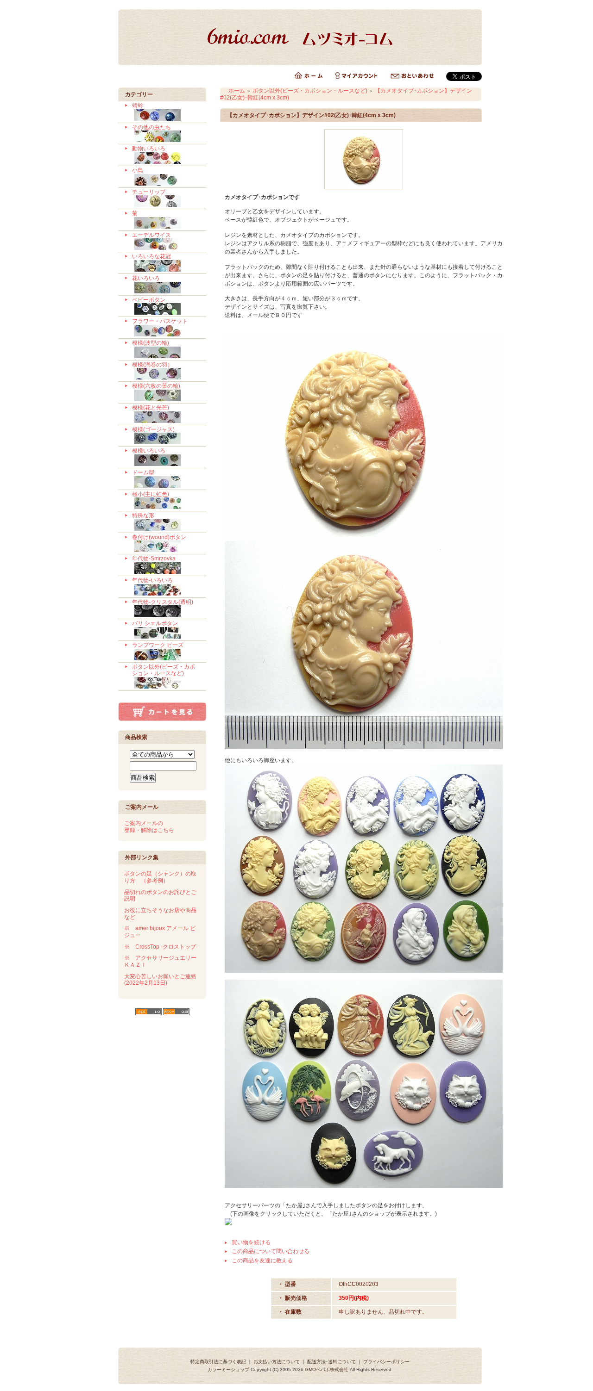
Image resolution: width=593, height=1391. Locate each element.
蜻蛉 (137, 105)
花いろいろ (146, 278)
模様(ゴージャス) (153, 429)
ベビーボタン (148, 300)
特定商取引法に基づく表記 (218, 1361)
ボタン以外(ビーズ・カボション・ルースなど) (163, 670)
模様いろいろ (148, 450)
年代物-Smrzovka (154, 558)
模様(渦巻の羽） (152, 364)
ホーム (236, 90)
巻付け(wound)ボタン (159, 537)
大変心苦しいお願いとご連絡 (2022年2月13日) (160, 980)
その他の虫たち (151, 127)
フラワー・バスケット (160, 321)
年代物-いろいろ (152, 580)
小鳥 (137, 170)
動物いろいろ (148, 148)
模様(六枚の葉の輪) (156, 386)
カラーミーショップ (228, 1369)
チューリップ (148, 192)
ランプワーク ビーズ (157, 645)
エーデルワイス (151, 235)
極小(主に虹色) (150, 494)
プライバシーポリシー (386, 1361)
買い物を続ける (251, 1242)
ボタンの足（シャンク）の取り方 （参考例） (160, 877)
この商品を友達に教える (262, 1260)
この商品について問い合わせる (270, 1251)
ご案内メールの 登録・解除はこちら (149, 826)
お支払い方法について (276, 1361)
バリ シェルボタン (155, 623)
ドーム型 (143, 472)
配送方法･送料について (331, 1361)
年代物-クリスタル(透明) (162, 602)
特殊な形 (143, 515)
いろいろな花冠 (151, 256)
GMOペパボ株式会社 (326, 1369)
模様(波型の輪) (150, 343)
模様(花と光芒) (150, 407)
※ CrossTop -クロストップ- (161, 947)
